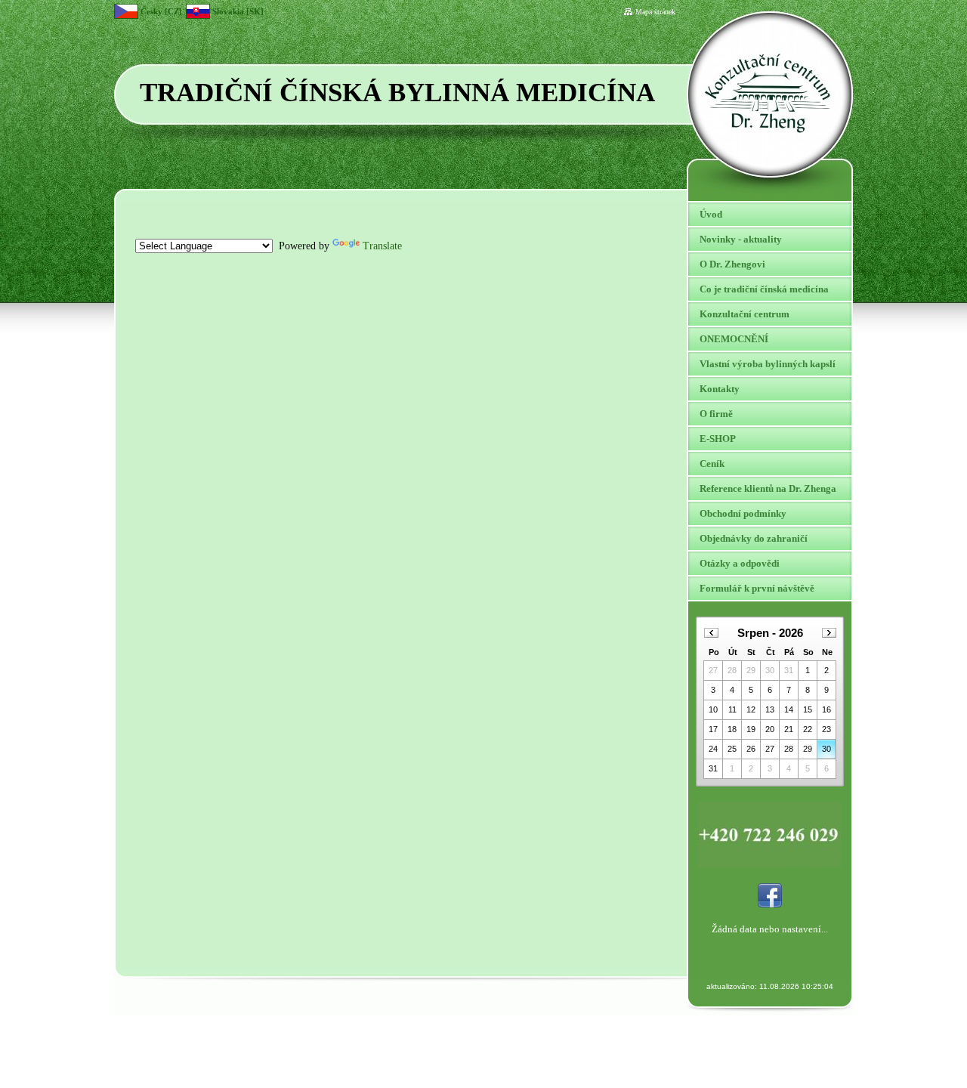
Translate (382, 246)
